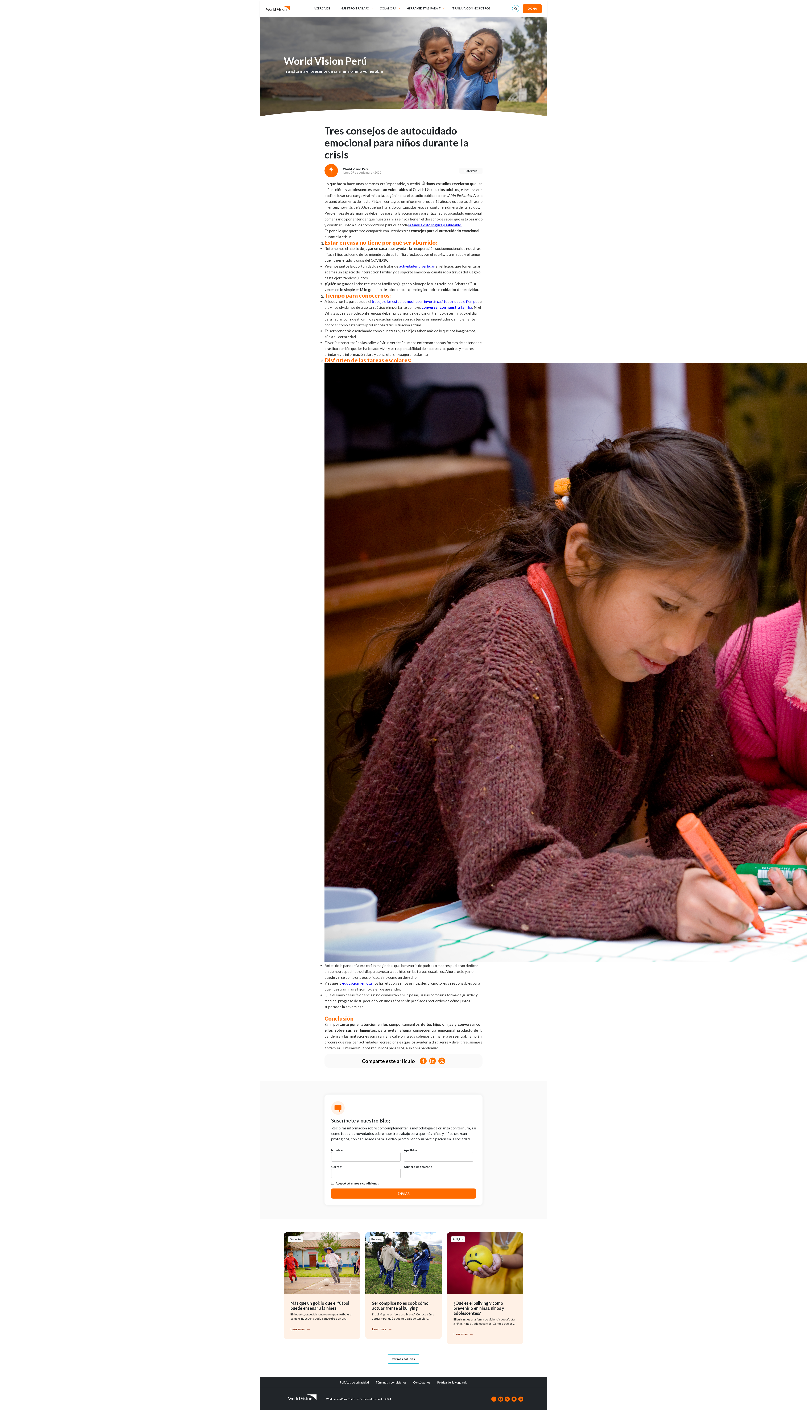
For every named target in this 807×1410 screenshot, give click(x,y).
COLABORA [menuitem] (388, 8)
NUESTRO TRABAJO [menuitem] (355, 8)
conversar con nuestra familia (447, 307)
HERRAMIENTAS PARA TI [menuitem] (424, 8)
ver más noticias (403, 1359)
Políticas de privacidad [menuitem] (354, 1382)
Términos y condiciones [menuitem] (391, 1382)
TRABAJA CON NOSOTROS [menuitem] (471, 8)
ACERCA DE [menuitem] (322, 8)
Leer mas (297, 1329)
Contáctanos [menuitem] (421, 1382)
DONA (532, 8)
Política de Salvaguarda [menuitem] (452, 1382)
